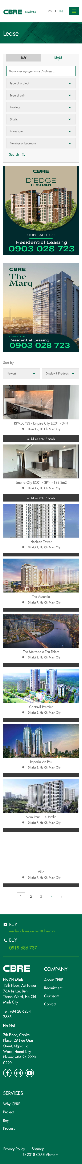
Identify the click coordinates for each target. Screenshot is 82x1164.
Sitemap (38, 1148)
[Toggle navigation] (74, 11)
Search (14, 154)
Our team (51, 995)
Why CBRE (11, 1103)
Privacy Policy (14, 1148)
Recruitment (53, 987)
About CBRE (53, 979)
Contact (50, 1003)
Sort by (8, 362)
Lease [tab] (58, 57)
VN (50, 11)
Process (9, 1128)
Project (8, 1111)
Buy (6, 1120)
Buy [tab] (23, 57)
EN (61, 11)
